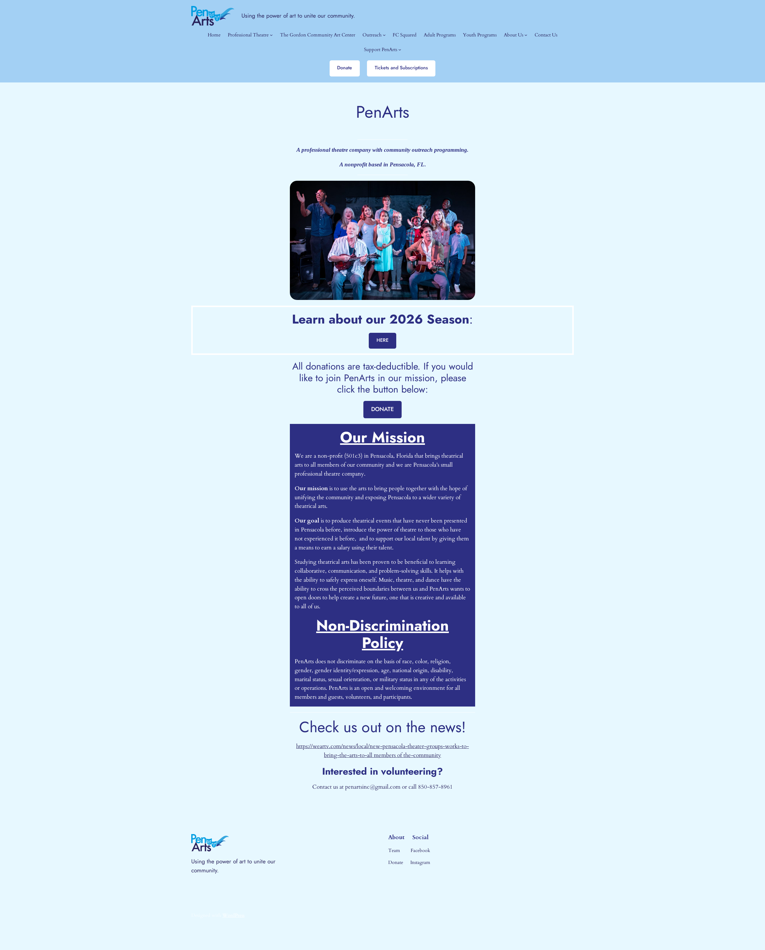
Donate (344, 67)
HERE (382, 340)
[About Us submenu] (525, 34)
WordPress (233, 915)
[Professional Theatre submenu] (271, 34)
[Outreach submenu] (384, 34)
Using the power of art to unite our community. (298, 15)
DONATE (382, 409)
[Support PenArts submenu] (399, 49)
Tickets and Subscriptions (401, 67)
